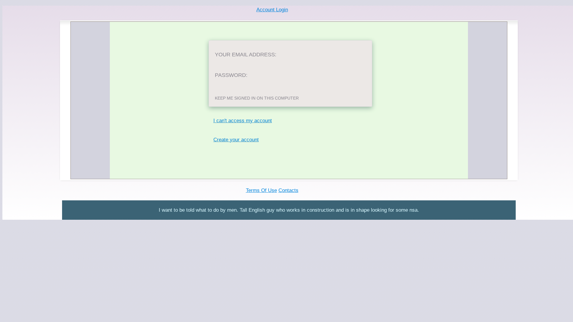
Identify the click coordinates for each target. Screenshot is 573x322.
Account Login (272, 10)
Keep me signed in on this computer (257, 98)
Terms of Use (261, 190)
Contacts (288, 190)
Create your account (236, 140)
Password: (231, 75)
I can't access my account (242, 120)
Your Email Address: (245, 54)
